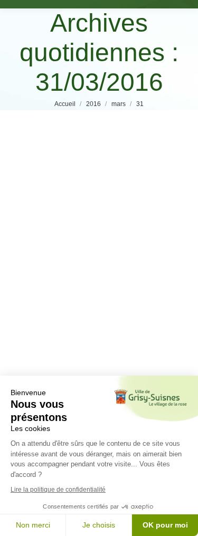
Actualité (38, 300)
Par (101, 300)
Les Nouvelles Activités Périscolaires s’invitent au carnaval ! (94, 275)
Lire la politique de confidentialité (58, 489)
